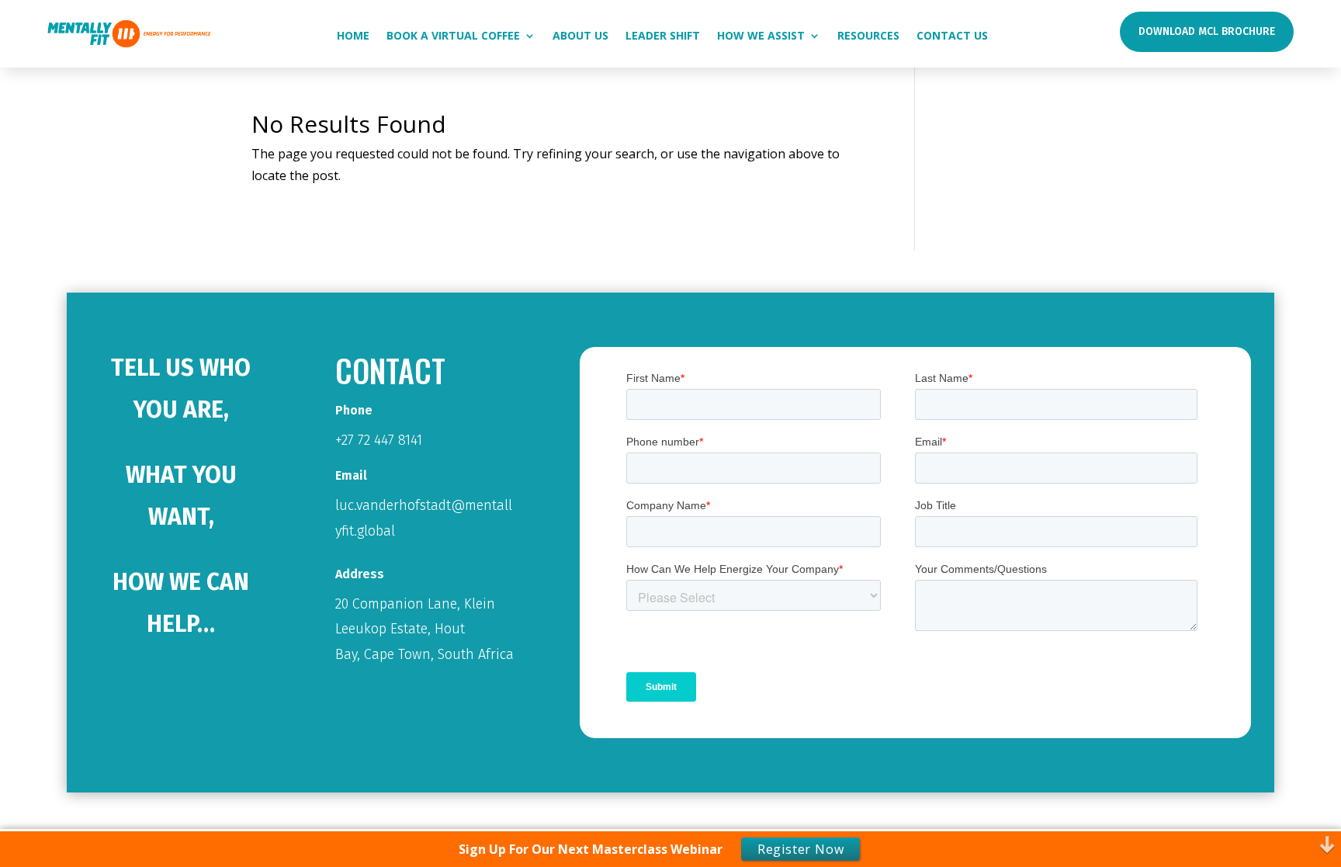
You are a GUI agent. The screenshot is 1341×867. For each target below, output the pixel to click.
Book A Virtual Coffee (453, 36)
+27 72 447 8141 (378, 440)
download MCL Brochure (1206, 31)
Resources (868, 36)
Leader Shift (662, 36)
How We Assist (761, 36)
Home (353, 36)
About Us (580, 36)
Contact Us (952, 36)
